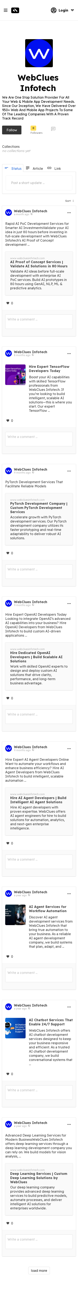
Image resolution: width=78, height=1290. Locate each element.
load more (39, 1270)
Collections (11, 146)
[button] (69, 200)
